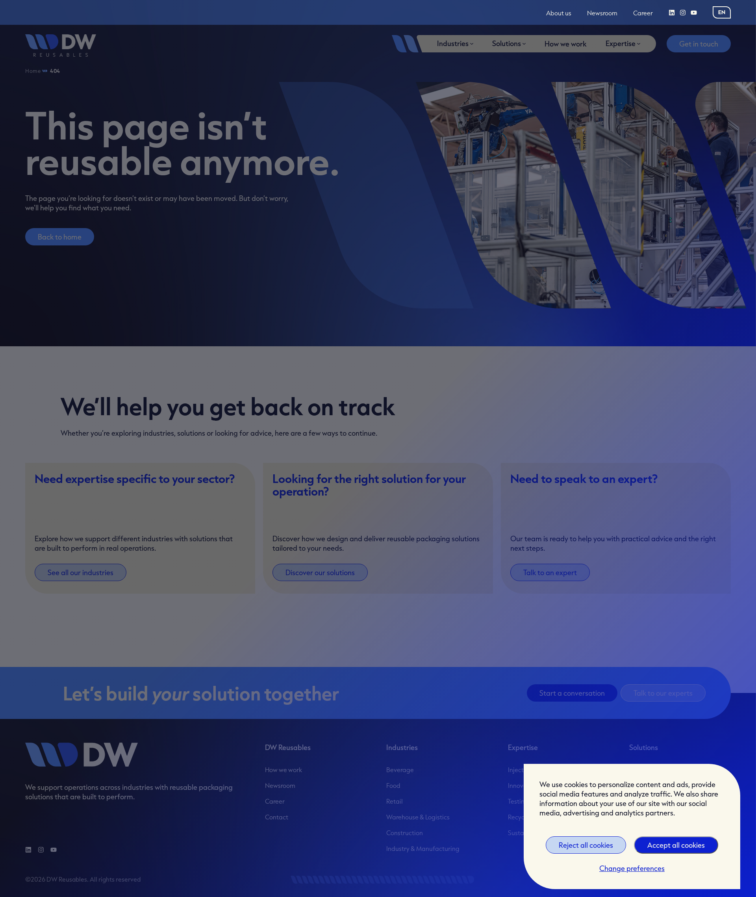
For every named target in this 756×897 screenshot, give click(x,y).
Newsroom (602, 13)
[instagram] (683, 12)
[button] (721, 12)
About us (558, 13)
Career (643, 13)
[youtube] (694, 12)
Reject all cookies (586, 845)
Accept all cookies (676, 845)
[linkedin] (672, 12)
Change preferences (632, 868)
